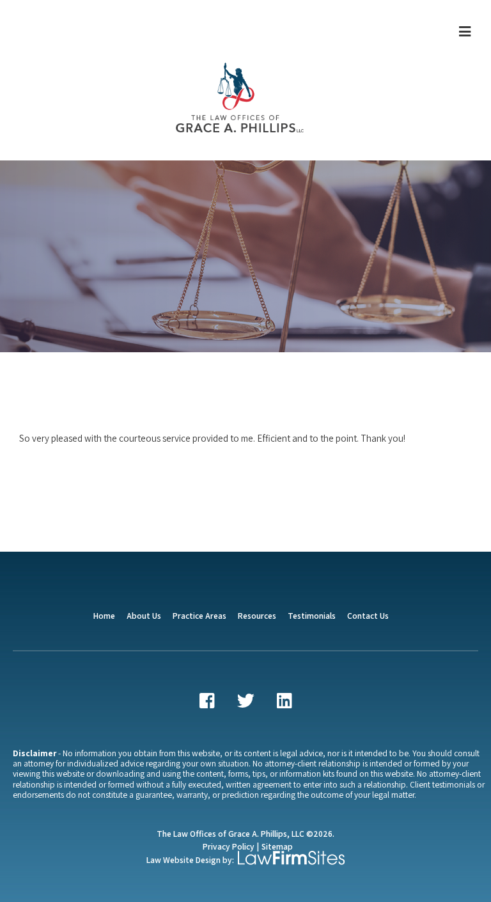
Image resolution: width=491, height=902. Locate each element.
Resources (257, 615)
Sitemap (277, 846)
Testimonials (312, 615)
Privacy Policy (228, 846)
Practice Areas (199, 615)
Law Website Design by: (190, 860)
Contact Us (368, 615)
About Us (144, 615)
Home (104, 615)
